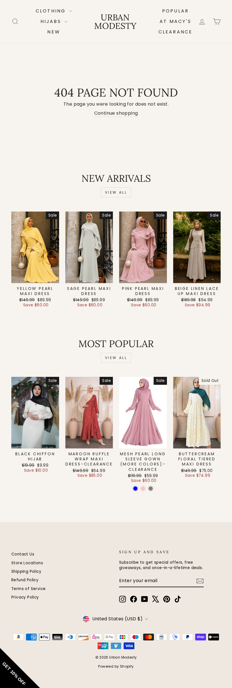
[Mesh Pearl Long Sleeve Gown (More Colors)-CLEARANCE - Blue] (135, 488)
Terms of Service (28, 588)
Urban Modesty (115, 21)
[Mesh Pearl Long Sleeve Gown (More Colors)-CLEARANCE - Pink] (143, 488)
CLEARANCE (175, 32)
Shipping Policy (26, 571)
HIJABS (51, 21)
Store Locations (27, 563)
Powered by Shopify (116, 666)
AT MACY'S (175, 21)
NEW (53, 32)
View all (116, 192)
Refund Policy (24, 580)
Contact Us (22, 554)
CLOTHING (52, 11)
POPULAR (175, 11)
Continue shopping (116, 113)
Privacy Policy (25, 597)
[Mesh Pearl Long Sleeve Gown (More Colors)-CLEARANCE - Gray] (150, 488)
